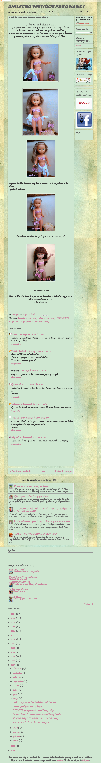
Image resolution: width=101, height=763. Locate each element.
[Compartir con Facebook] (46, 315)
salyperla (15, 437)
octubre (16, 677)
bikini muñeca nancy (47, 318)
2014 (13, 665)
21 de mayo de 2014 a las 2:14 (36, 417)
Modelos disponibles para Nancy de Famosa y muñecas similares (42, 521)
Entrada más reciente (20, 471)
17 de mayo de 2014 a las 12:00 (30, 384)
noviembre (18, 673)
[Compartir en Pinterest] (47, 315)
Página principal (80, 135)
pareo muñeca (32, 321)
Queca (14, 384)
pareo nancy (44, 321)
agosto (16, 685)
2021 (13, 635)
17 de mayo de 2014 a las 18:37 (33, 404)
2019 (13, 643)
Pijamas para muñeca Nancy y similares (31, 496)
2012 (13, 750)
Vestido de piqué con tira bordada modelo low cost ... (35, 702)
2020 (13, 639)
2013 (13, 746)
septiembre (18, 681)
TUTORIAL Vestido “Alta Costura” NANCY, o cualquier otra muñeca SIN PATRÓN (43, 510)
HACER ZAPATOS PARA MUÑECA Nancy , (36, 718)
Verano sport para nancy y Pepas (27, 706)
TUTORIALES (79, 137)
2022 (13, 631)
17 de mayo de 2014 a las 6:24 (32, 370)
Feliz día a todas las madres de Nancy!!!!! (31, 722)
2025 (13, 618)
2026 (13, 614)
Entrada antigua (64, 471)
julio (15, 690)
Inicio (43, 471)
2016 (13, 656)
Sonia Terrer (17, 417)
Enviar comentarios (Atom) (47, 480)
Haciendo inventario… (18, 579)
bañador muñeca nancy (27, 318)
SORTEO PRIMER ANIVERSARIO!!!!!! (35, 534)
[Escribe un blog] (43, 315)
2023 (13, 626)
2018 (13, 648)
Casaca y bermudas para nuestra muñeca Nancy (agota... (37, 714)
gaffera (60, 760)
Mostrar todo (88, 604)
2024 (13, 622)
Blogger (85, 760)
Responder (16, 344)
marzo (16, 732)
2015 (13, 660)
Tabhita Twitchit (18, 351)
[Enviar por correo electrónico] (42, 315)
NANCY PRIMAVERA (25, 598)
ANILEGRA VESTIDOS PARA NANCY (46, 6)
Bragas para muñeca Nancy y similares (31, 486)
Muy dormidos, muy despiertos (26, 571)
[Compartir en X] (44, 315)
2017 (13, 652)
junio (15, 694)
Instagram (78, 45)
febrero (16, 736)
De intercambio (19, 591)
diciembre (17, 668)
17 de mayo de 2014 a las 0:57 (31, 334)
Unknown (15, 404)
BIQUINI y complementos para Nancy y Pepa (33, 710)
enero (16, 740)
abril (15, 727)
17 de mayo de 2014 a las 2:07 (39, 351)
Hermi (14, 334)
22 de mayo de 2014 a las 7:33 (33, 437)
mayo (15, 698)
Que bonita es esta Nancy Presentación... (30, 583)
